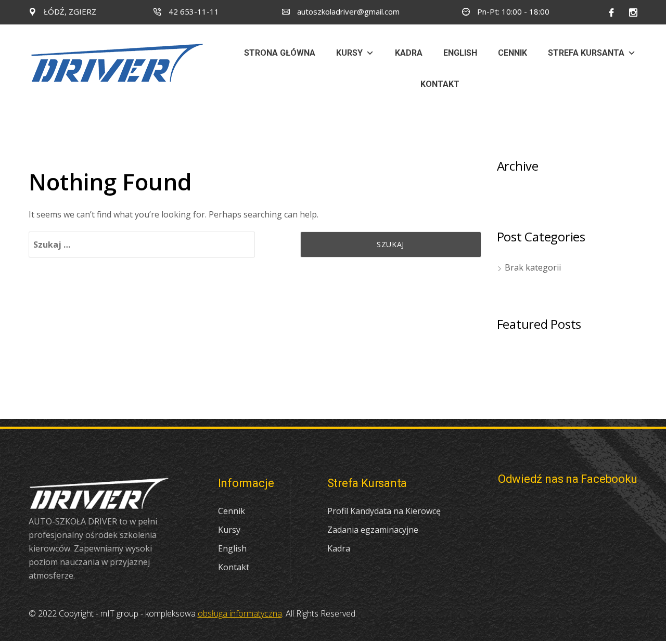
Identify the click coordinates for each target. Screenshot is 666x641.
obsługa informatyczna (240, 613)
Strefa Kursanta (586, 53)
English (460, 53)
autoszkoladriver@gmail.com (347, 11)
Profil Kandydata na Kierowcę (384, 511)
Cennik (512, 53)
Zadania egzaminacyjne (372, 529)
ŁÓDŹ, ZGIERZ (69, 11)
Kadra (408, 53)
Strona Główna (279, 53)
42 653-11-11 (192, 11)
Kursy (349, 53)
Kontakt (439, 84)
